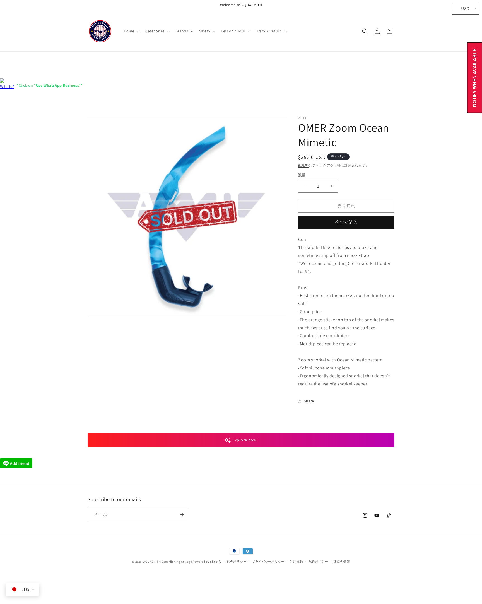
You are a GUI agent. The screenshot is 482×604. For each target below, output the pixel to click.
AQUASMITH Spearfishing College (167, 562)
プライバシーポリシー (268, 562)
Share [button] (309, 401)
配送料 (303, 165)
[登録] (181, 514)
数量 (302, 175)
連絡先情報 (342, 562)
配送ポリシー (318, 562)
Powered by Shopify (207, 562)
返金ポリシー (236, 562)
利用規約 (296, 562)
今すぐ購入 (346, 222)
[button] (131, 31)
